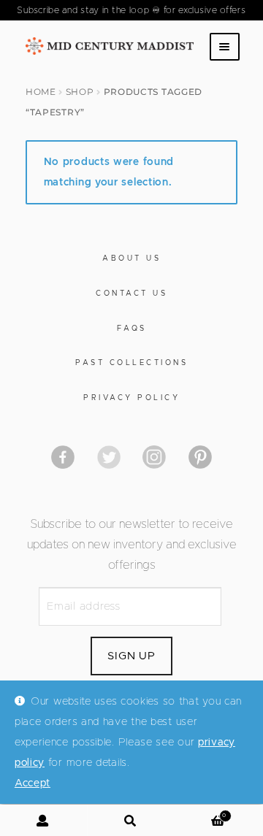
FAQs (132, 328)
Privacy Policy (131, 398)
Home (41, 91)
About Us (131, 258)
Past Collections (131, 363)
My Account (44, 820)
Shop (80, 91)
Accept (32, 783)
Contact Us (131, 293)
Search (131, 820)
